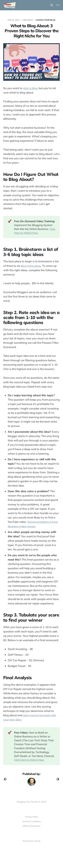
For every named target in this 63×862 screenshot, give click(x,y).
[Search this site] (51, 5)
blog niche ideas (31, 265)
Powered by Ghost (31, 841)
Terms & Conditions (31, 821)
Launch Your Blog (45, 20)
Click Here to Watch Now (29, 759)
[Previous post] (5, 779)
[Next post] (58, 779)
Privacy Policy (31, 816)
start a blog (30, 88)
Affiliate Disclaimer (31, 826)
